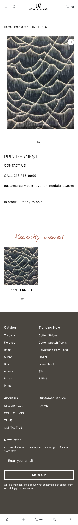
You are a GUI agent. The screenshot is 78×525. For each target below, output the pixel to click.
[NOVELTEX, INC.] (39, 6)
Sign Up (39, 475)
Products (20, 26)
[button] (6, 6)
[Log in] (70, 519)
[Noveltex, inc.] (7, 519)
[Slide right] (47, 141)
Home (8, 26)
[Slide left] (30, 141)
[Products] (23, 519)
